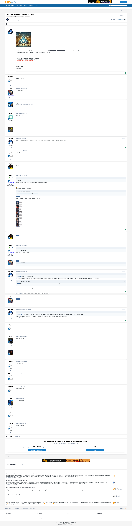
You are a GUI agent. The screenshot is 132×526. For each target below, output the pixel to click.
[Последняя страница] (13, 24)
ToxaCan (11, 423)
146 (11, 407)
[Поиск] (125, 5)
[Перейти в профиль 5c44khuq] (10, 365)
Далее (10, 436)
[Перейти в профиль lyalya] (10, 154)
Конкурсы (18, 20)
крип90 (10, 113)
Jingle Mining (117, 495)
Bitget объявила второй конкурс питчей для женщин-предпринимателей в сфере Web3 (21, 473)
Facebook (68, 514)
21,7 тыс (11, 184)
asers (10, 163)
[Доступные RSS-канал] (125, 508)
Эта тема (121, 5)
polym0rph (117, 502)
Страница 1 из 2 (17, 436)
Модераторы (17, 8)
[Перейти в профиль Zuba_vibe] (10, 377)
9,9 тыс (11, 97)
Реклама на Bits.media (101, 514)
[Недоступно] (23, 39)
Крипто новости (8, 513)
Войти (117, 2)
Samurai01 (10, 76)
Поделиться (114, 19)
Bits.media (8, 5)
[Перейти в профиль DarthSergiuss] (10, 352)
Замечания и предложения (41, 518)
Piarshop (11, 125)
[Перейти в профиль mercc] (10, 327)
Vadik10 (10, 411)
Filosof (10, 101)
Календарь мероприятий (10, 515)
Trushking (10, 386)
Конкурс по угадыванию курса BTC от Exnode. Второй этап (16, 480)
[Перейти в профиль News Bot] (114, 476)
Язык (57, 522)
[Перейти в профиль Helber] (10, 179)
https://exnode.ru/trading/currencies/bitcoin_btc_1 (57, 50)
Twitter (68, 513)
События (20, 5)
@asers (18, 283)
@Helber (17, 235)
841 (11, 122)
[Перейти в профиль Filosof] (10, 104)
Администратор (100, 513)
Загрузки (25, 5)
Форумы (7, 8)
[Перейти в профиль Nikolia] (10, 340)
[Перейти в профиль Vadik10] (10, 414)
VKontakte (68, 515)
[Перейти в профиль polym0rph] (114, 503)
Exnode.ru (14, 18)
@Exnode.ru (19, 314)
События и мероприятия (101, 518)
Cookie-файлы (73, 522)
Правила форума (39, 513)
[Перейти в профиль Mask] (10, 92)
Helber (10, 175)
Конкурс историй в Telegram (11, 500)
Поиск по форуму (39, 515)
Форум (12, 5)
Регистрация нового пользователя (36, 450)
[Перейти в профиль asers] (10, 166)
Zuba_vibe (10, 373)
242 (11, 147)
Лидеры (31, 8)
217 (11, 333)
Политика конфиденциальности (64, 522)
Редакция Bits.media (100, 515)
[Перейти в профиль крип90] (10, 117)
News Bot (116, 475)
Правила (36, 5)
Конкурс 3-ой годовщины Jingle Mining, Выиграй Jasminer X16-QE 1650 (18, 494)
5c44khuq (10, 361)
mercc (10, 324)
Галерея (11, 8)
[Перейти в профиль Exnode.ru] (7, 19)
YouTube (68, 518)
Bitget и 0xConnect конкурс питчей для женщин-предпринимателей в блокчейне (20, 487)
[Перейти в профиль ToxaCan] (10, 427)
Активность (31, 5)
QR (73, 524)
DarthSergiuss (10, 348)
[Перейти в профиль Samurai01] (10, 80)
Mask (11, 88)
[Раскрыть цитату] (17, 178)
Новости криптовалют (17, 477)
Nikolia (10, 336)
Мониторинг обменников (10, 514)
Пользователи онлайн (24, 8)
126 (11, 345)
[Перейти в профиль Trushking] (10, 390)
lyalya (10, 150)
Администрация (39, 514)
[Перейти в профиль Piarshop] (10, 129)
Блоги (17, 5)
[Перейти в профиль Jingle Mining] (114, 496)
